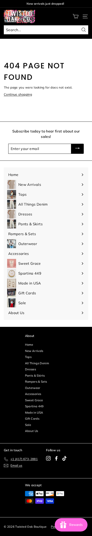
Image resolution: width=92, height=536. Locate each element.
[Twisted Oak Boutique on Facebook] (56, 458)
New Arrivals (34, 351)
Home (29, 344)
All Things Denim (37, 363)
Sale (28, 425)
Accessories (33, 394)
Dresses (30, 369)
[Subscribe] (77, 149)
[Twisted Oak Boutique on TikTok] (64, 458)
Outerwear (32, 388)
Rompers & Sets (36, 381)
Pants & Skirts (35, 375)
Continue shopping (18, 94)
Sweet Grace (34, 400)
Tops (28, 357)
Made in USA (34, 412)
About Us (31, 431)
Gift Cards (32, 418)
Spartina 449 (34, 406)
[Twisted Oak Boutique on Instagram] (48, 458)
